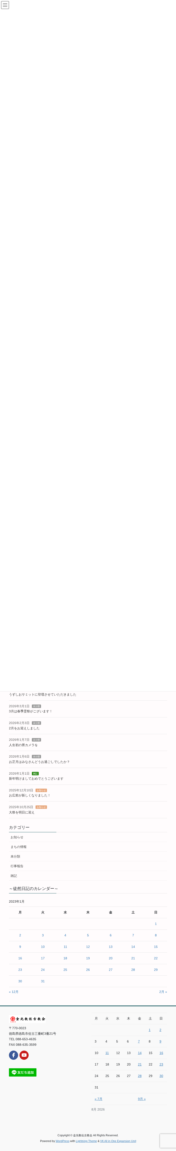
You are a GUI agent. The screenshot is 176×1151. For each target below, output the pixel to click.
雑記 (35, 773)
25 (65, 970)
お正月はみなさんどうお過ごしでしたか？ (39, 762)
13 (111, 947)
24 (43, 970)
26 (88, 970)
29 (156, 970)
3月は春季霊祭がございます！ (30, 711)
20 (111, 958)
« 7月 (98, 1099)
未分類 (36, 706)
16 (20, 958)
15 (156, 947)
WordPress (62, 1141)
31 (43, 981)
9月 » (142, 1099)
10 (43, 947)
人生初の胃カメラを (23, 745)
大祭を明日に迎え (22, 812)
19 (88, 958)
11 (65, 947)
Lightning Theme (86, 1141)
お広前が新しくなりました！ (30, 795)
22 (156, 958)
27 (111, 970)
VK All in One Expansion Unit (118, 1141)
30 (20, 981)
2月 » (163, 992)
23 (20, 970)
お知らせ (41, 790)
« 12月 (14, 992)
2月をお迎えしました (24, 728)
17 (43, 958)
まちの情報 (19, 847)
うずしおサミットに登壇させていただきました (42, 694)
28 (133, 970)
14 (133, 947)
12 (88, 947)
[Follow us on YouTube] (24, 1055)
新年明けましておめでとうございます (36, 778)
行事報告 (17, 866)
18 (65, 958)
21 (133, 958)
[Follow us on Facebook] (13, 1055)
